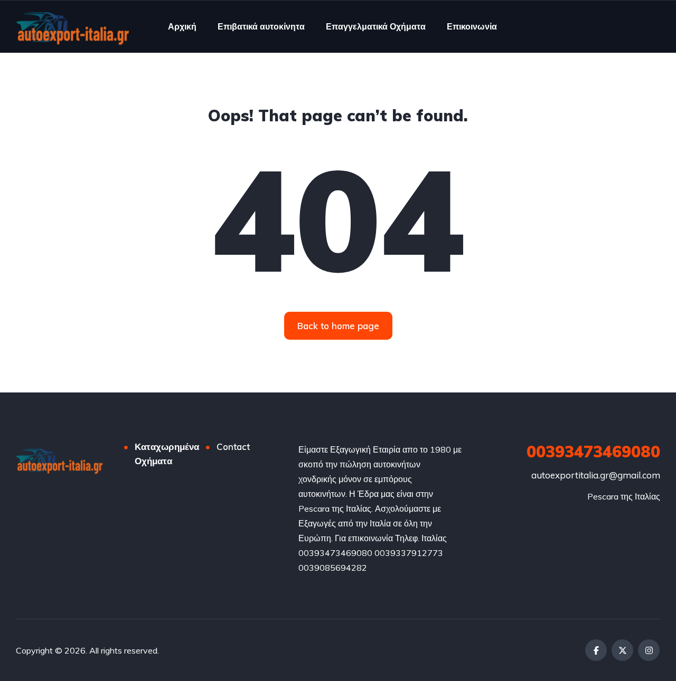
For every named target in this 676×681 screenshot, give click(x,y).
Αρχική (182, 26)
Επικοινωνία (472, 26)
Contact (233, 446)
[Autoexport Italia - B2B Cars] (72, 26)
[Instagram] (649, 650)
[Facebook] (596, 650)
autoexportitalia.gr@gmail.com (595, 475)
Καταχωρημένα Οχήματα (167, 453)
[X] (622, 650)
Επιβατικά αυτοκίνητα (261, 26)
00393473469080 (593, 452)
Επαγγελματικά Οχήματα (376, 26)
